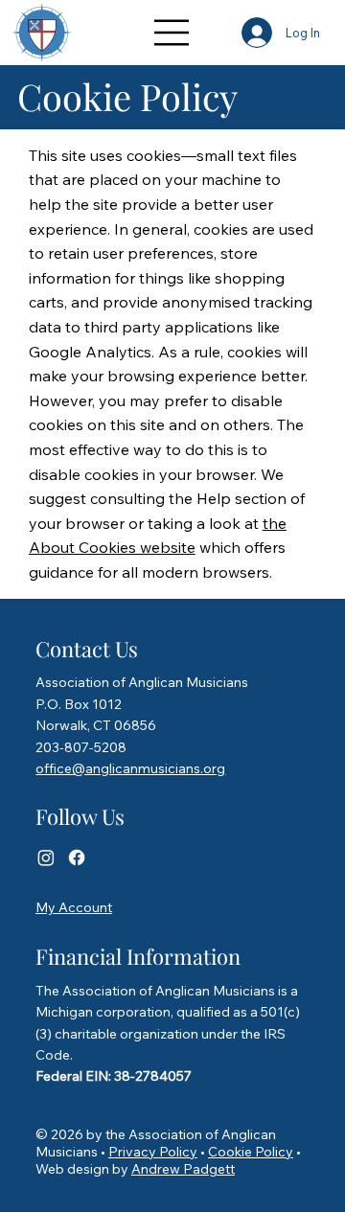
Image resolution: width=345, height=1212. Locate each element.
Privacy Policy (152, 1151)
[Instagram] (46, 857)
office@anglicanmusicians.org (130, 768)
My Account (73, 907)
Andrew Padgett (183, 1169)
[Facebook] (76, 857)
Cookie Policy (250, 1151)
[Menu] (172, 32)
